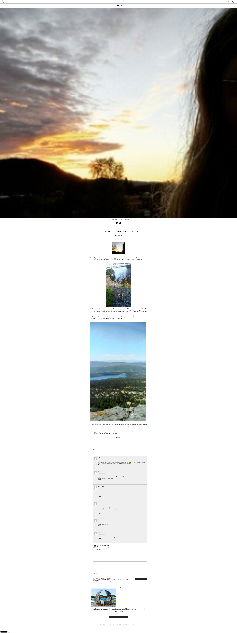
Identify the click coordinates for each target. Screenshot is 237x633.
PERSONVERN (115, 624)
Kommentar (96, 549)
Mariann (100, 520)
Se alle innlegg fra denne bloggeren (118, 616)
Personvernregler (138, 581)
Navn (94, 563)
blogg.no (147, 627)
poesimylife (101, 486)
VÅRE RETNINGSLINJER (105, 624)
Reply (99, 464)
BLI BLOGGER (134, 624)
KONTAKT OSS (126, 624)
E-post (103, 568)
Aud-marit (100, 471)
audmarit (119, 5)
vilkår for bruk (142, 581)
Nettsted (95, 573)
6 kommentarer (118, 234)
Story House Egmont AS (164, 627)
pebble (99, 457)
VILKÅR (120, 624)
